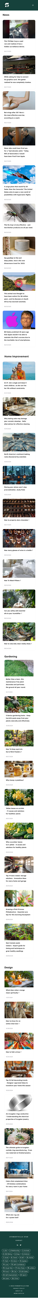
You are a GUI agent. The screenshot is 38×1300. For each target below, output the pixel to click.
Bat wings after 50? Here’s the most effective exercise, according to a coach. (14, 115)
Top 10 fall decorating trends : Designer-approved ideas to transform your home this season (18, 1082)
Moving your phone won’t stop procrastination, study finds (15, 488)
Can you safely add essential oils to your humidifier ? (14, 612)
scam (7, 1278)
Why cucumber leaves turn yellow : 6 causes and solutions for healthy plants (16, 844)
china (16, 1278)
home (31, 1257)
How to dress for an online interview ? (13, 1022)
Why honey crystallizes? (15, 780)
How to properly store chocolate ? (16, 520)
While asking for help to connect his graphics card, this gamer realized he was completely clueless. (17, 79)
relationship (15, 1250)
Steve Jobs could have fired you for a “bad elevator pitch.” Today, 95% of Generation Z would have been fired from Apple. (16, 152)
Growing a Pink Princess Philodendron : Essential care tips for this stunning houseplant (18, 912)
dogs (18, 1254)
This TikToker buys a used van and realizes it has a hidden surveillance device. (14, 43)
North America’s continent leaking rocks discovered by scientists (17, 455)
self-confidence (19, 1264)
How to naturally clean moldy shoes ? (18, 644)
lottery (32, 1268)
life (5, 1250)
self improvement (11, 1275)
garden (24, 1261)
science (26, 1254)
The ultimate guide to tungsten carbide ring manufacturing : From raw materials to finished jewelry (19, 1150)
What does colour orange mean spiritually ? (15, 991)
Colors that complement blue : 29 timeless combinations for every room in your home (16, 1183)
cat (15, 1271)
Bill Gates (24, 1271)
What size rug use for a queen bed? (12, 1216)
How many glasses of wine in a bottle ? (18, 550)
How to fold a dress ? (13, 1052)
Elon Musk (21, 1268)
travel (15, 1257)
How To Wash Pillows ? (12, 580)
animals (26, 1250)
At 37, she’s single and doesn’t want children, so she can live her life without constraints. (15, 385)
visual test (8, 1268)
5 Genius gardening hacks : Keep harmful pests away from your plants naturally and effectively (18, 718)
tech (6, 1261)
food (7, 1271)
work (15, 1261)
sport (24, 1275)
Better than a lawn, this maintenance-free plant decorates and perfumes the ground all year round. (16, 683)
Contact (19, 1240)
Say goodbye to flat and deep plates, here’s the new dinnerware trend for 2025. (14, 260)
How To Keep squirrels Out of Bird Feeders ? (14, 750)
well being (8, 1254)
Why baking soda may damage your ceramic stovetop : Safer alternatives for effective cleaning (17, 421)
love (6, 1264)
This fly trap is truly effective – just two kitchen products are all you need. (18, 226)
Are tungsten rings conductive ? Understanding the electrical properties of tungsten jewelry (17, 1116)
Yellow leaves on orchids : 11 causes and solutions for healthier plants (15, 811)
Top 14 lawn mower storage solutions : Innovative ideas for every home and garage (16, 878)
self (22, 1257)
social (6, 1257)
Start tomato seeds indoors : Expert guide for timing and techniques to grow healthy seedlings (15, 947)
